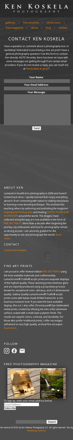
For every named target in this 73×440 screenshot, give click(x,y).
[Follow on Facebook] (14, 350)
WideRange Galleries (36, 430)
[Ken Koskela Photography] (36, 12)
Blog (48, 27)
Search (52, 421)
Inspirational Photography (18, 212)
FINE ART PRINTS (13, 223)
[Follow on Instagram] (7, 350)
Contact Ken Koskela (15, 250)
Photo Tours (54, 22)
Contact (63, 27)
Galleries (10, 22)
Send (37, 128)
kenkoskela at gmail (37, 68)
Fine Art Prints (31, 22)
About (34, 27)
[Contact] (22, 350)
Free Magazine (14, 27)
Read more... (11, 328)
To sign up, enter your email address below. (28, 400)
